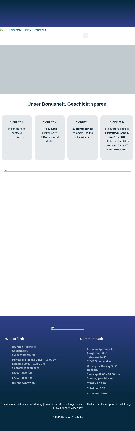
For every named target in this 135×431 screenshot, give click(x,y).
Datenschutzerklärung (29, 404)
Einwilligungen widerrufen (68, 408)
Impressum (8, 404)
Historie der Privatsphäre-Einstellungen (110, 404)
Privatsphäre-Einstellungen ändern (64, 404)
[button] (85, 35)
